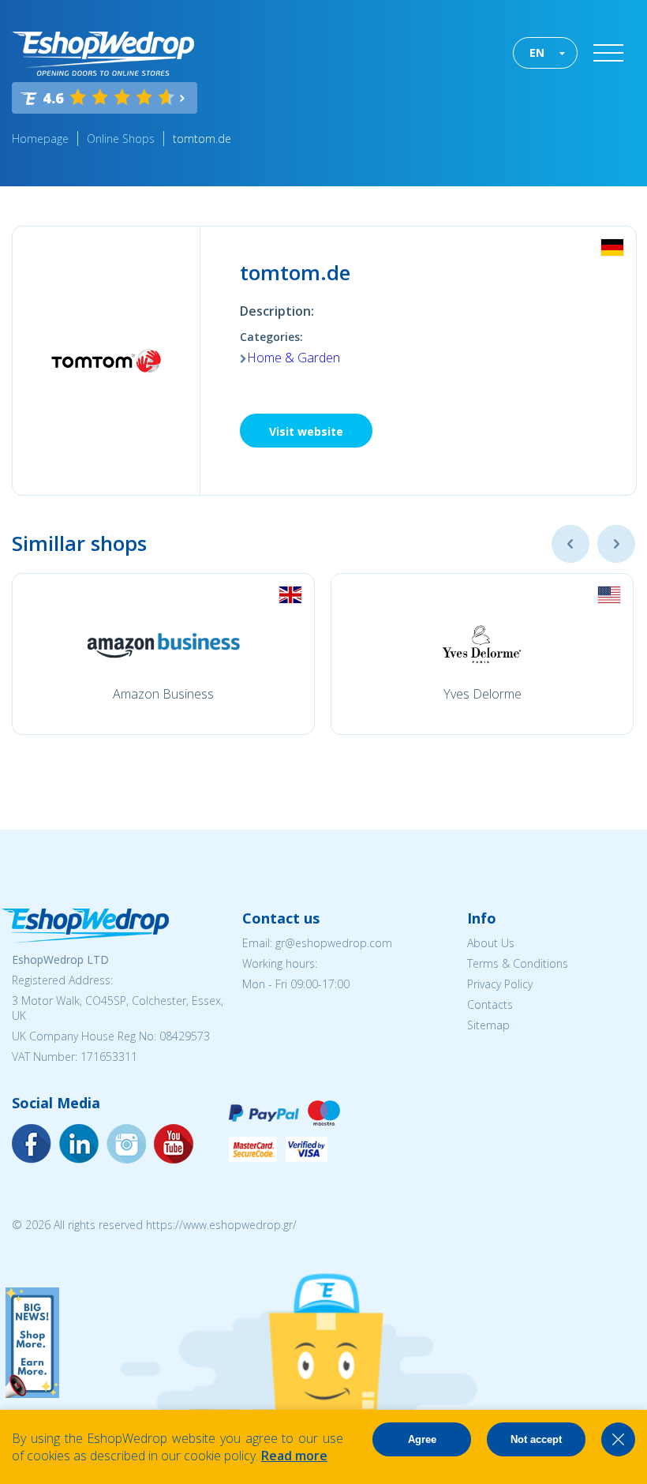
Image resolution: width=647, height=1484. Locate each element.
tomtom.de (202, 138)
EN (536, 52)
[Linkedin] (173, 1144)
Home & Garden (293, 357)
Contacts (490, 1004)
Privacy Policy (500, 983)
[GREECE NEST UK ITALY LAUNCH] (32, 1393)
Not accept (536, 1439)
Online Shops (121, 138)
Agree (422, 1439)
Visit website (306, 431)
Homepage (40, 138)
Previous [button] (570, 544)
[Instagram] (79, 1144)
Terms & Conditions (517, 963)
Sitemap (488, 1024)
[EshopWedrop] (103, 54)
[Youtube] (126, 1144)
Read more (294, 1455)
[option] (163, 654)
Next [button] (616, 544)
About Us (490, 942)
